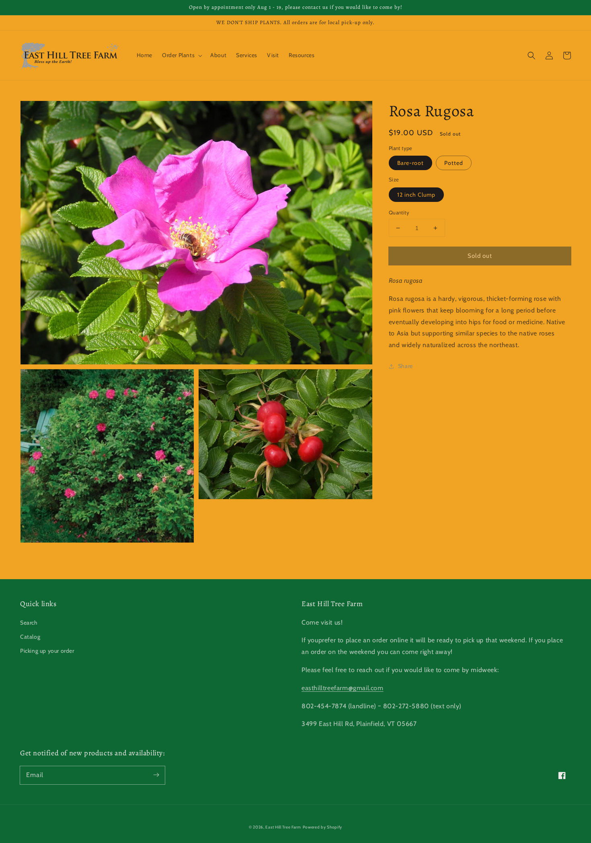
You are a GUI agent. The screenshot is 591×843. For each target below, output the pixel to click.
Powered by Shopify (323, 827)
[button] (531, 55)
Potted (453, 163)
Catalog (30, 636)
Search (29, 622)
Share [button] (405, 366)
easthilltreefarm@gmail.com (343, 688)
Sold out (480, 255)
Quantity (399, 212)
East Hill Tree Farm (283, 827)
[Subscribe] (156, 775)
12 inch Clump (416, 194)
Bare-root (410, 163)
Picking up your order (47, 650)
